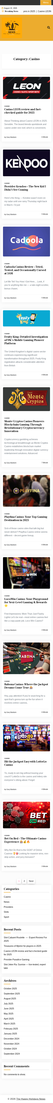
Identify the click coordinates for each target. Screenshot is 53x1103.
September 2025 (12, 993)
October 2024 (10, 1049)
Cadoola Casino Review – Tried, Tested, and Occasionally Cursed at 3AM (25, 270)
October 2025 (10, 988)
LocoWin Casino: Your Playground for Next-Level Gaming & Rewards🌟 (26, 602)
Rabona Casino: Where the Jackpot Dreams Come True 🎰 (26, 686)
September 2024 (12, 1054)
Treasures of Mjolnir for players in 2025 (22, 946)
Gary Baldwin (11, 137)
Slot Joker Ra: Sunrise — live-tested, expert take (25, 966)
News (6, 902)
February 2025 (11, 1029)
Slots (6, 912)
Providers (8, 907)
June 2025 (9, 1008)
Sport (6, 917)
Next (31, 881)
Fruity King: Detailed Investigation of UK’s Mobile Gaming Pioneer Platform (26, 340)
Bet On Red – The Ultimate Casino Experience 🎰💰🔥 (25, 840)
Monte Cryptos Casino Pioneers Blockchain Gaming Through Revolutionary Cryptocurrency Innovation (24, 426)
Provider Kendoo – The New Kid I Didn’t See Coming (25, 188)
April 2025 (9, 1019)
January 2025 (10, 1033)
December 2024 (11, 1039)
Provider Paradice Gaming (16, 959)
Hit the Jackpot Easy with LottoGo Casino (25, 763)
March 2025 (9, 1023)
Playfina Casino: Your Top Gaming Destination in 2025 (25, 518)
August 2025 (10, 998)
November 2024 (11, 1044)
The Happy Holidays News (30, 1099)
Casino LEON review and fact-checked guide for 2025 (22, 111)
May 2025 (8, 1013)
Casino (7, 106)
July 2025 (8, 1003)
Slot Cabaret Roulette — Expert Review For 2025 (25, 939)
